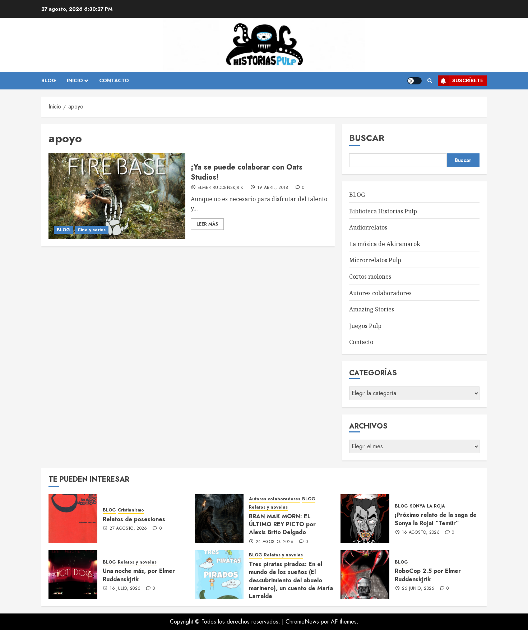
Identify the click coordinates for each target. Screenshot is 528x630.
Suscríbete (467, 80)
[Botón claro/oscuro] (414, 80)
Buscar (366, 137)
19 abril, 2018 (272, 188)
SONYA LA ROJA (427, 506)
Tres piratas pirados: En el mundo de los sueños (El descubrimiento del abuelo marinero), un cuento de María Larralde (291, 580)
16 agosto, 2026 (421, 533)
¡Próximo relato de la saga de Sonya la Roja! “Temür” (436, 519)
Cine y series (92, 230)
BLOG (48, 80)
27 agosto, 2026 (128, 529)
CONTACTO (114, 80)
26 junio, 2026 (418, 589)
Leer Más (207, 224)
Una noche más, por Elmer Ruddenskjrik (139, 575)
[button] (429, 81)
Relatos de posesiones (134, 519)
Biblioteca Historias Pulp (383, 211)
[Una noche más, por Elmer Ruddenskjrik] (72, 574)
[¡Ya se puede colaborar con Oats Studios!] (116, 196)
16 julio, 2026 (125, 589)
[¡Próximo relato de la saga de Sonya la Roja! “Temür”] (365, 518)
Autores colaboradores (380, 293)
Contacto (361, 342)
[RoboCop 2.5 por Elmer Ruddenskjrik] (365, 574)
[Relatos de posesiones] (72, 518)
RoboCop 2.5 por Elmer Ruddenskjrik (428, 575)
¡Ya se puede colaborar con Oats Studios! (246, 172)
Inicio (75, 80)
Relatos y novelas (268, 507)
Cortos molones (370, 277)
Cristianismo (131, 510)
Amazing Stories (371, 309)
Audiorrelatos (368, 227)
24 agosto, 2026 (274, 542)
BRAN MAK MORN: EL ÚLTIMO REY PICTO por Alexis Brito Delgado (282, 524)
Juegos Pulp (365, 326)
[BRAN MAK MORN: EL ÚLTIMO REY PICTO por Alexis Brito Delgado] (219, 518)
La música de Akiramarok (384, 244)
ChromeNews (302, 621)
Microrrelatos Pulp (375, 260)
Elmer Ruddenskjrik (220, 188)
